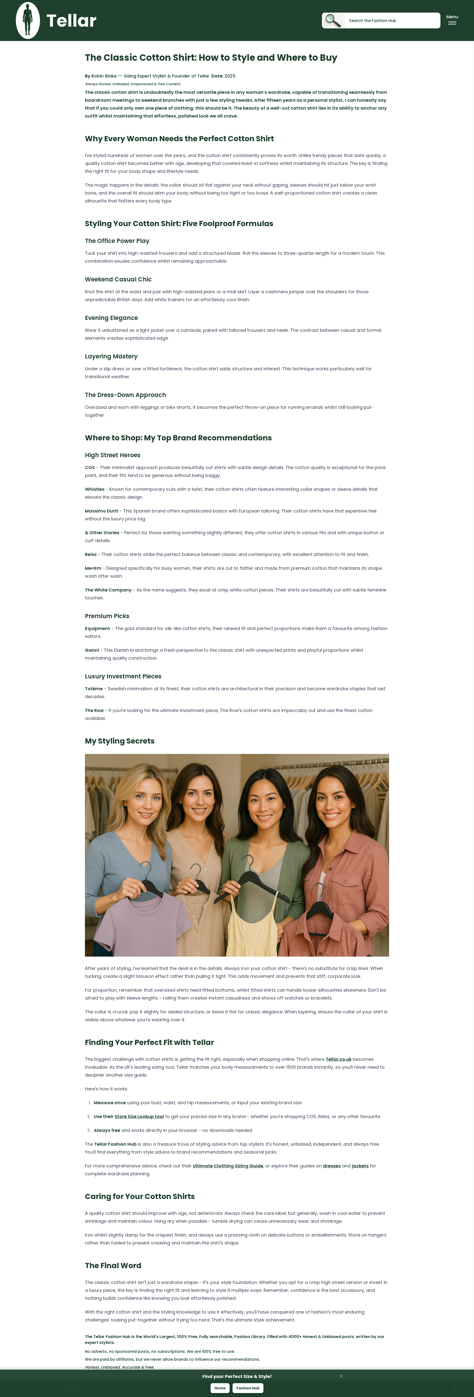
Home (220, 1388)
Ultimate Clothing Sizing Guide (228, 1166)
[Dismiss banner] (341, 1376)
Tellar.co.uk (339, 1059)
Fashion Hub (248, 1388)
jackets (360, 1166)
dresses (332, 1166)
